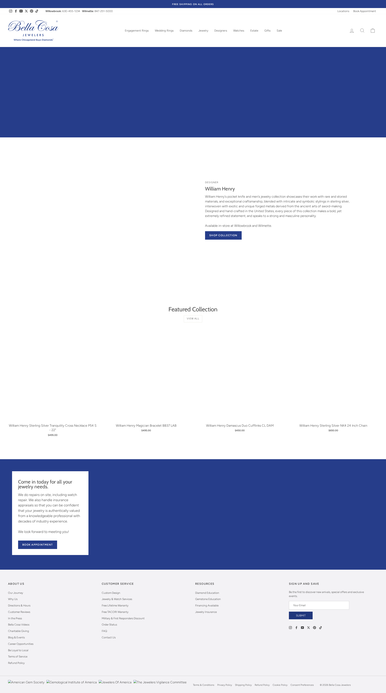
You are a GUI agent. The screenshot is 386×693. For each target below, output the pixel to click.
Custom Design (111, 592)
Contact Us (109, 637)
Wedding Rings (164, 30)
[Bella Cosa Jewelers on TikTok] (320, 627)
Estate (254, 30)
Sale (279, 30)
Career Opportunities (20, 643)
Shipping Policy (243, 685)
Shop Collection (223, 235)
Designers (220, 30)
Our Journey (15, 592)
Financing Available (207, 605)
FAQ (104, 631)
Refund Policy (16, 662)
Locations (343, 11)
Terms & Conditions (203, 685)
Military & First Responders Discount (123, 618)
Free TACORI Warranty (115, 611)
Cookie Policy (280, 685)
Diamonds (186, 30)
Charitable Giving (18, 631)
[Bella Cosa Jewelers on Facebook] (296, 627)
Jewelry (203, 30)
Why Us (12, 599)
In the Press (15, 618)
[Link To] (111, 208)
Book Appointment (364, 11)
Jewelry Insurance (206, 611)
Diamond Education (207, 592)
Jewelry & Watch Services (117, 599)
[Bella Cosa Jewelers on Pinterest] (314, 627)
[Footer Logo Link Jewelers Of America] (115, 685)
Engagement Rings (137, 30)
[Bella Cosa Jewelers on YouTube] (302, 627)
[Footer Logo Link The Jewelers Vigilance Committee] (160, 685)
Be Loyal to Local (18, 650)
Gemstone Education (208, 599)
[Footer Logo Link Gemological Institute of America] (71, 685)
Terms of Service (17, 656)
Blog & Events (16, 637)
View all (193, 318)
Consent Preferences (302, 685)
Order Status (109, 624)
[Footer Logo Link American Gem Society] (26, 685)
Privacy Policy (224, 685)
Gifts (267, 30)
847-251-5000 (103, 11)
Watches (238, 30)
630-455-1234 (71, 11)
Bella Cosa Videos (18, 624)
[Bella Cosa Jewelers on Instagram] (290, 627)
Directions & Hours (19, 605)
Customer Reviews (19, 611)
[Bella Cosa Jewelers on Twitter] (308, 627)
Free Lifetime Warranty (115, 605)
